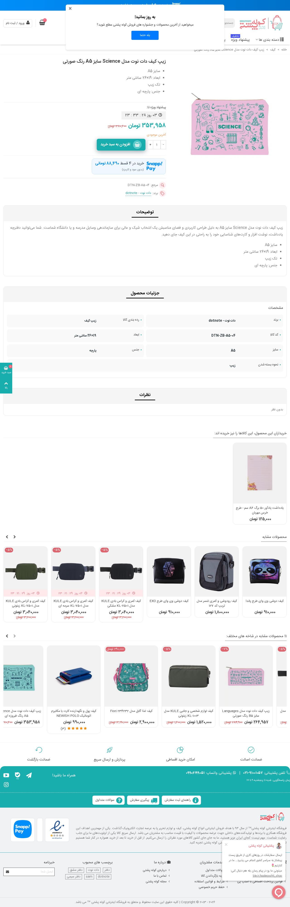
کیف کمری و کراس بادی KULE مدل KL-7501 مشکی (121, 603)
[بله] (18, 776)
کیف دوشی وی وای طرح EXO (169, 601)
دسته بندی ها (269, 40)
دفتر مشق (76, 870)
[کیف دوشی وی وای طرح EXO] (169, 572)
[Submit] (8, 872)
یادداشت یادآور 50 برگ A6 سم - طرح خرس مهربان (260, 510)
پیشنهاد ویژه (240, 39)
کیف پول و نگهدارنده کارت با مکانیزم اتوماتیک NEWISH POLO (30, 713)
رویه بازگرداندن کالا (213, 876)
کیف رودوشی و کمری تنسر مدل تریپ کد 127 (217, 603)
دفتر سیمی (73, 876)
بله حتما (145, 35)
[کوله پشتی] (262, 23)
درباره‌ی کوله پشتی (155, 870)
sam (89, 876)
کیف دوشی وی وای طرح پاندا (265, 601)
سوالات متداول (104, 800)
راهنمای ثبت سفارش (178, 800)
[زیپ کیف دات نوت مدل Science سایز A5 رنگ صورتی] (230, 186)
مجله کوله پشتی (156, 881)
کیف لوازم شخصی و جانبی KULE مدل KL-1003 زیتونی (145, 713)
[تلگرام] (29, 776)
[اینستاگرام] (6, 785)
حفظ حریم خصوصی (212, 887)
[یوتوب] (6, 776)
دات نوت (93, 870)
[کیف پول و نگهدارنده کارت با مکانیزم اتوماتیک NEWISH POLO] (30, 676)
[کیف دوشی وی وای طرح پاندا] (264, 572)
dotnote (104, 876)
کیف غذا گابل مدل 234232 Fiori (87, 711)
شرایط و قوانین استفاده (210, 881)
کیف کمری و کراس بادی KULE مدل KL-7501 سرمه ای (73, 603)
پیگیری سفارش (139, 800)
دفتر (107, 870)
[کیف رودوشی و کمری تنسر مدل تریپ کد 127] (217, 572)
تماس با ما (160, 876)
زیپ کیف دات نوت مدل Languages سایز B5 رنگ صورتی (202, 713)
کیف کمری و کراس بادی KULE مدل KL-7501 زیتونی (25, 603)
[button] (14, 537)
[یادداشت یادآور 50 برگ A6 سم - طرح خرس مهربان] (259, 473)
